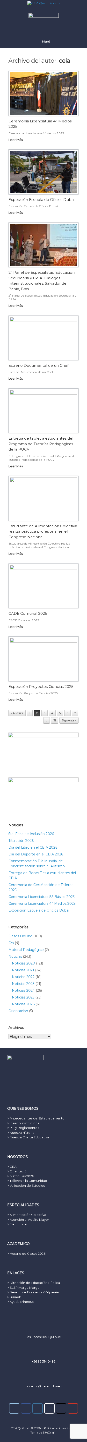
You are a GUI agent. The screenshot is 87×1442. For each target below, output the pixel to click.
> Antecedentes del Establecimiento (36, 1118)
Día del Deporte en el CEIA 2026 (35, 854)
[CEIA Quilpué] (43, 3)
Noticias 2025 (23, 997)
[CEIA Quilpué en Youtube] (73, 1408)
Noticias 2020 (23, 963)
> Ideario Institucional (23, 1123)
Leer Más (15, 140)
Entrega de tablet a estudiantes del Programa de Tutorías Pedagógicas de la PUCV (40, 444)
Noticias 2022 (23, 977)
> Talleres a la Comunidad (27, 1181)
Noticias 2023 (23, 983)
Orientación (18, 1011)
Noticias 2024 (23, 990)
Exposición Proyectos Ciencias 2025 (40, 686)
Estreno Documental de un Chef (38, 365)
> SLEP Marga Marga (23, 1287)
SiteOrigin (50, 1432)
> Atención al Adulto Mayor (28, 1219)
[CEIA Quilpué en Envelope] (14, 1408)
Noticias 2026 (23, 1004)
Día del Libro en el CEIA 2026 (32, 847)
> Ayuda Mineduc (20, 1302)
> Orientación (18, 1171)
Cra (11, 943)
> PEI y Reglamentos (23, 1128)
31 (54, 720)
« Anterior (17, 713)
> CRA (11, 1167)
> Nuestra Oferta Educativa (28, 1137)
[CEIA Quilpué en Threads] (49, 1408)
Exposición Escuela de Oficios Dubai (41, 199)
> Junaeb (14, 1297)
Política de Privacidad (58, 1428)
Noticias (15, 956)
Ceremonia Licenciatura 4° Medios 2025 (41, 903)
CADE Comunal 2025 (27, 613)
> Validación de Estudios (26, 1185)
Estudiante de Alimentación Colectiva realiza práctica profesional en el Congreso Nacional (42, 531)
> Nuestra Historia (20, 1133)
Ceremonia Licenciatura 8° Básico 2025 (41, 897)
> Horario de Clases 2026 (26, 1253)
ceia (64, 60)
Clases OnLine (20, 936)
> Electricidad (18, 1224)
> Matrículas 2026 (20, 1176)
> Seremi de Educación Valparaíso (33, 1292)
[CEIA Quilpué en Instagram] (37, 1408)
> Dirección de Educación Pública (33, 1283)
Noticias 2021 (23, 970)
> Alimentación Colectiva (26, 1215)
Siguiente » (69, 720)
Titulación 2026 (21, 840)
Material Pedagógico (26, 949)
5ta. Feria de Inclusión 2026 (31, 834)
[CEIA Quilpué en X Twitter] (61, 1408)
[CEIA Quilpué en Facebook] (26, 1408)
